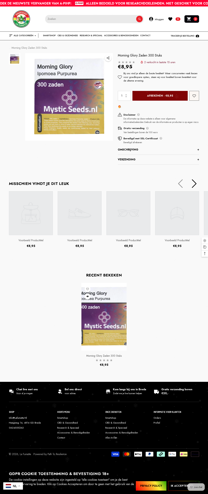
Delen (108, 58)
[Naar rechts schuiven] (194, 183)
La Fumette (26, 454)
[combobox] (90, 19)
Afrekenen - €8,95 (160, 96)
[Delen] (108, 58)
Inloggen (159, 19)
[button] (191, 19)
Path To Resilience (57, 454)
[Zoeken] (94, 19)
